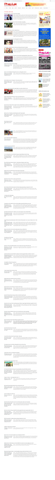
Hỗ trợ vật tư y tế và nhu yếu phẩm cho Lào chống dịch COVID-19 (14, 434)
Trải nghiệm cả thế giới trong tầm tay (10, 262)
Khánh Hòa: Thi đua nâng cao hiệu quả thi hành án (12, 178)
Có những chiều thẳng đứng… (9, 195)
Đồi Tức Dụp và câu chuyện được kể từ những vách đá (46, 85)
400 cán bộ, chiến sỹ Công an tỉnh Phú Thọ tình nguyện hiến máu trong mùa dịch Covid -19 (18, 410)
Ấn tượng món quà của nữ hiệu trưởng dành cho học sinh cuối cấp (15, 344)
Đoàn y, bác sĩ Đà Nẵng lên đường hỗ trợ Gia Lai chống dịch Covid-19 (15, 71)
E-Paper (41, 50)
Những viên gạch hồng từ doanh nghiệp (10, 63)
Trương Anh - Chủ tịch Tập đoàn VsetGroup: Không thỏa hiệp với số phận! (16, 47)
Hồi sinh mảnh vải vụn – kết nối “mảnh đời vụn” (12, 30)
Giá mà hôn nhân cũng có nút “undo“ (10, 327)
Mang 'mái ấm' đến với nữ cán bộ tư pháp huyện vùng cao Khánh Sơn (15, 229)
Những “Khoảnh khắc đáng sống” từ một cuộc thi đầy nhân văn (14, 96)
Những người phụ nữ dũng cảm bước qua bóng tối (12, 278)
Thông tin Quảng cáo (44, 91)
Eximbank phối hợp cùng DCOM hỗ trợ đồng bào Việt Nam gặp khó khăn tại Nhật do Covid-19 (19, 253)
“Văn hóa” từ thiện (7, 129)
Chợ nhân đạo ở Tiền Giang (8, 237)
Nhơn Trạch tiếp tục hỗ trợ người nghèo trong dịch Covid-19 (14, 319)
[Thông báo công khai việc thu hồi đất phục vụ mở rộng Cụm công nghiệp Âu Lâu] (40, 95)
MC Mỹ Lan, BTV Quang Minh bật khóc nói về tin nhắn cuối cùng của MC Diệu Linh (17, 245)
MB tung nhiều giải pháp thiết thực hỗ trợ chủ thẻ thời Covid (14, 385)
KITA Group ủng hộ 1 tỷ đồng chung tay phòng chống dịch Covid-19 (15, 418)
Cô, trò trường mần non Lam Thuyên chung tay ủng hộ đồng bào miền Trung (16, 154)
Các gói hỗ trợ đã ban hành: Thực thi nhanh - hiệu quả (13, 336)
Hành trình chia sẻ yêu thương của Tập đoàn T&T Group (13, 286)
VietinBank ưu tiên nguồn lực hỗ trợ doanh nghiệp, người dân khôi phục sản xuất (17, 203)
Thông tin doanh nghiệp (45, 71)
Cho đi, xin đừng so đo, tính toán (9, 393)
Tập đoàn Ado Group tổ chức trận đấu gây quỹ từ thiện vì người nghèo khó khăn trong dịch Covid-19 (20, 303)
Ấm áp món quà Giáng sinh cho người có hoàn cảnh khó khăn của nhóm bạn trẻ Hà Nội (18, 104)
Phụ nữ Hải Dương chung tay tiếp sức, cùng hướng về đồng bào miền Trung (16, 162)
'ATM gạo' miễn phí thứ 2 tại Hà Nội (10, 426)
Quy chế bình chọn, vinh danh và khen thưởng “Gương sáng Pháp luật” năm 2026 (44, 25)
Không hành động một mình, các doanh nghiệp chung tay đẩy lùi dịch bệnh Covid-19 (18, 451)
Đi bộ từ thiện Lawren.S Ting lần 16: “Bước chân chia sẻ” (13, 80)
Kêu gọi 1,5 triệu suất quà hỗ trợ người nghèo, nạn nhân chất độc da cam (16, 88)
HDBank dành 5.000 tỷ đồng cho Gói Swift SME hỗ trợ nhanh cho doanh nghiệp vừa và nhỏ (18, 443)
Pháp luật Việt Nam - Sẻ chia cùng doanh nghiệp (12, 13)
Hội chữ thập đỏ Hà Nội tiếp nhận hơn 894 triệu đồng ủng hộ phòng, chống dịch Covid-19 (18, 187)
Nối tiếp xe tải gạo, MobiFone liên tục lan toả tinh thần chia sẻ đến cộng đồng (16, 311)
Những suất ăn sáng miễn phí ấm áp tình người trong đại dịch (14, 170)
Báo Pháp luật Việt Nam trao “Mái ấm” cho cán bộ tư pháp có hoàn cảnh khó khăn (17, 211)
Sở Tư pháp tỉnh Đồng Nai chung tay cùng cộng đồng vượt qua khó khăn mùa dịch (17, 369)
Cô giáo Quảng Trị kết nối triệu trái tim (10, 270)
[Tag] (10, 4)
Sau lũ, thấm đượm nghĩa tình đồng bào (10, 137)
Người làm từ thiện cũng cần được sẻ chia (11, 360)
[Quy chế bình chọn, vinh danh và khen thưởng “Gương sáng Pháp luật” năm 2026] (44, 19)
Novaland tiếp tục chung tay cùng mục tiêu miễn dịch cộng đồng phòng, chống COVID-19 (18, 55)
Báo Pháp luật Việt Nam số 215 (44, 67)
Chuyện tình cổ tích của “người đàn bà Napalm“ (12, 352)
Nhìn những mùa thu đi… (8, 121)
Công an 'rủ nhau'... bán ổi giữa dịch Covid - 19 (11, 377)
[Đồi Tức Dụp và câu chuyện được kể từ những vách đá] (40, 86)
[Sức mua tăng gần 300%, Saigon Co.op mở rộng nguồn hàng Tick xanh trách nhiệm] (40, 80)
